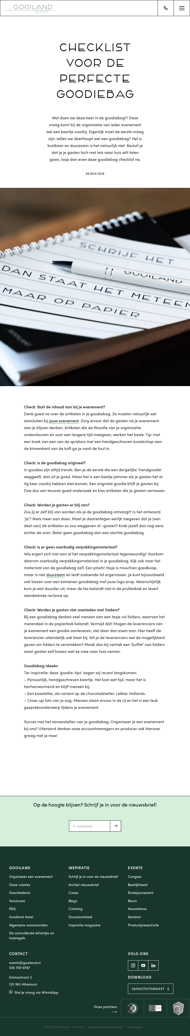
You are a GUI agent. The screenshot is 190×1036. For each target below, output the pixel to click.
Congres (134, 876)
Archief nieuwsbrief (84, 884)
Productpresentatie (143, 925)
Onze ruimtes (19, 884)
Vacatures (17, 900)
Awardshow (137, 908)
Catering (76, 908)
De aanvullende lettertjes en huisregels (31, 935)
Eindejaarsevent (141, 892)
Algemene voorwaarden (28, 925)
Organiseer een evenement (31, 876)
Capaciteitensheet (148, 989)
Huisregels (134, 1026)
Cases (73, 892)
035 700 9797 (19, 967)
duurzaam (55, 574)
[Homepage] (30, 8)
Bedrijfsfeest (138, 884)
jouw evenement (64, 421)
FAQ (12, 908)
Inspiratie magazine (84, 925)
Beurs (132, 900)
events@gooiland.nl (25, 962)
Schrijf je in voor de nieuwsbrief (93, 876)
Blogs (73, 900)
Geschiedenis (19, 892)
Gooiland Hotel (21, 916)
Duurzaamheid (80, 916)
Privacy (78, 1026)
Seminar (134, 916)
